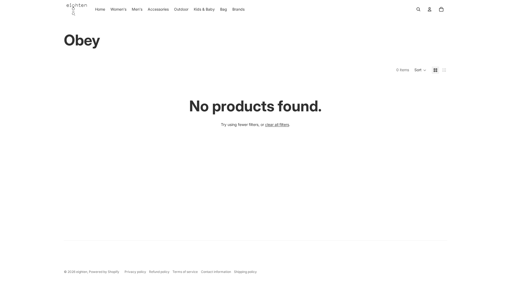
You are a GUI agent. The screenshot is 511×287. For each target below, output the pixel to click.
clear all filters (277, 124)
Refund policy (159, 272)
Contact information (216, 272)
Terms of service (185, 272)
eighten (81, 272)
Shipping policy (245, 272)
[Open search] (418, 9)
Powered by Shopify (104, 272)
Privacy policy (135, 272)
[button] (420, 70)
